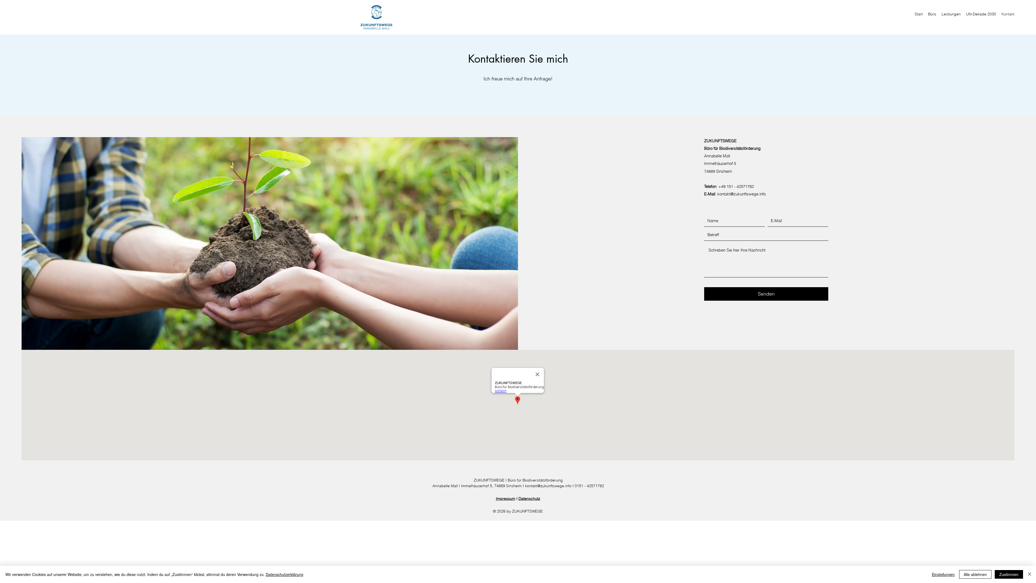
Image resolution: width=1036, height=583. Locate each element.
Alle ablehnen (975, 574)
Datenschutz (529, 498)
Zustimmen (1008, 574)
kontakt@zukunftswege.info (741, 193)
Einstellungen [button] (943, 574)
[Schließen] (1029, 574)
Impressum (505, 498)
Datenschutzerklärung (284, 574)
